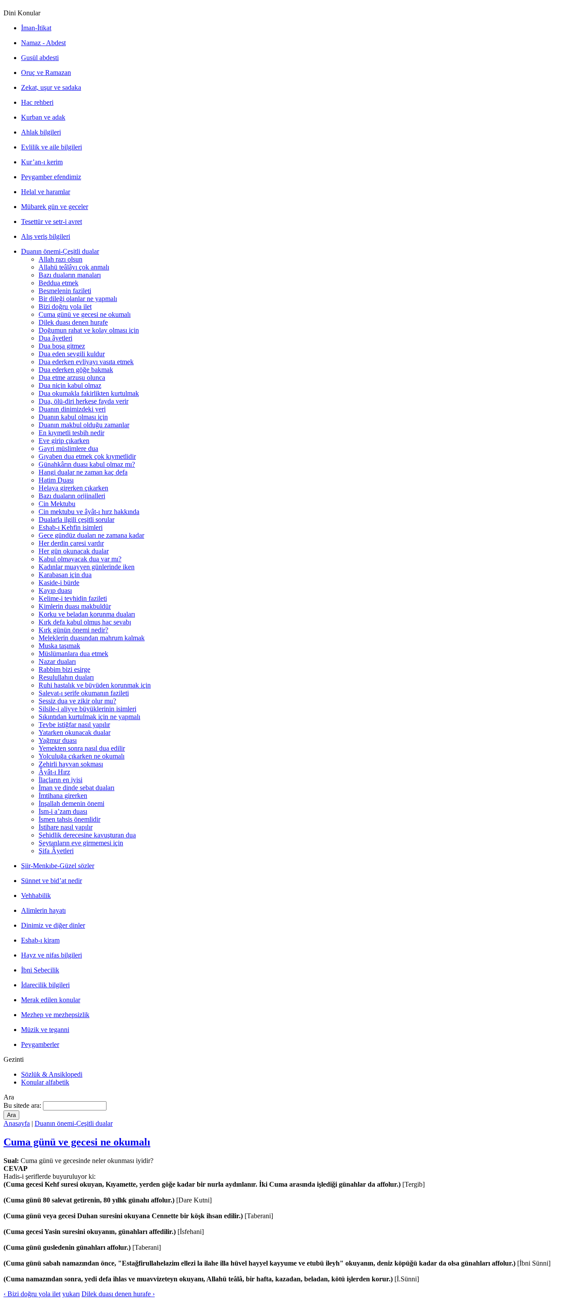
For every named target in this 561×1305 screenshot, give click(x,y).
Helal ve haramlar (45, 191)
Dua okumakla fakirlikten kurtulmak (89, 393)
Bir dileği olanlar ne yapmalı (78, 298)
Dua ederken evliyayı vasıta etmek (86, 361)
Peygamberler (40, 1044)
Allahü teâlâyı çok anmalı (74, 267)
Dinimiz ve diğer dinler (53, 925)
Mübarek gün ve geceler (54, 206)
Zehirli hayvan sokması (71, 764)
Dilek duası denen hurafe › (118, 1294)
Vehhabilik (36, 895)
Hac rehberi (37, 102)
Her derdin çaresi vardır (71, 543)
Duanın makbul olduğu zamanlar (84, 425)
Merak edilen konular (50, 1000)
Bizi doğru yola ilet (65, 306)
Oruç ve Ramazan (46, 72)
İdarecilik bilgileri (45, 985)
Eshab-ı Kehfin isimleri (71, 527)
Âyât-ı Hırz (54, 772)
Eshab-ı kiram (40, 940)
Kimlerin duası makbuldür (75, 606)
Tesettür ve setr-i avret (51, 221)
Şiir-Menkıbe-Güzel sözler (57, 865)
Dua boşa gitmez (62, 346)
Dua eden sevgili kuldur (72, 354)
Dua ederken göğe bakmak (76, 369)
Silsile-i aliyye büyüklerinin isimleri (87, 709)
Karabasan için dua (65, 574)
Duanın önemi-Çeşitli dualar (60, 251)
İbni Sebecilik (40, 970)
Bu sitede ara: (23, 1105)
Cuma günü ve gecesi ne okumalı (85, 314)
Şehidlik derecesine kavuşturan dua (87, 835)
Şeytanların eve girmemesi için (81, 843)
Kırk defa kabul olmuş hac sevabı (85, 622)
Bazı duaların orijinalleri (72, 496)
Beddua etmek (58, 283)
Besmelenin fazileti (65, 290)
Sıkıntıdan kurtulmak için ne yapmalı (89, 716)
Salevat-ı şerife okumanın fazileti (84, 693)
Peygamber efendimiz (51, 177)
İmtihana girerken (63, 795)
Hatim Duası (56, 480)
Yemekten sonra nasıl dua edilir (82, 748)
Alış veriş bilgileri (45, 236)
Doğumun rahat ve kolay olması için (89, 330)
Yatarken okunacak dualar (74, 732)
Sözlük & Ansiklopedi (51, 1074)
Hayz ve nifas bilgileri (51, 955)
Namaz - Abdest (43, 42)
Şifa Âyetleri (56, 851)
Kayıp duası (55, 590)
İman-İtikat (36, 28)
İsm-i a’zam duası (63, 811)
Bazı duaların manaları (70, 275)
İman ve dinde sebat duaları (76, 787)
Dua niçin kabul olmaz (70, 385)
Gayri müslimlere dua (68, 448)
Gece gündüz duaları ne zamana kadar (91, 535)
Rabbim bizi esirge (64, 669)
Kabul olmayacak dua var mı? (80, 559)
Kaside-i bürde (59, 582)
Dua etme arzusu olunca (72, 377)
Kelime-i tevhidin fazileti (73, 598)
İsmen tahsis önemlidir (69, 819)
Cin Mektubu (57, 503)
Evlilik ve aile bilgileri (51, 147)
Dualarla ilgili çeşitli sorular (76, 519)
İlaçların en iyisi (60, 780)
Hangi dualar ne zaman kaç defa (83, 472)
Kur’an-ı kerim (42, 162)
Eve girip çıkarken (64, 440)
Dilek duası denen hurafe (73, 322)
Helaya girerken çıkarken (73, 488)
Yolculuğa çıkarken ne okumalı (81, 756)
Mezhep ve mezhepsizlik (55, 1014)
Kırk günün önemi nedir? (73, 630)
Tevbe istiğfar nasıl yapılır (74, 724)
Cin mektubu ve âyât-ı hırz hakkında (89, 511)
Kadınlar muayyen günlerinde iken (87, 567)
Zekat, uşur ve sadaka (51, 87)
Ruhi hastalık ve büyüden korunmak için (95, 685)
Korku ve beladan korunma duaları (87, 614)
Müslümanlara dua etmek (73, 653)
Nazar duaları (57, 661)
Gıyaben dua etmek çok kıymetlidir (87, 456)
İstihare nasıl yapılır (65, 827)
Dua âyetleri (55, 338)
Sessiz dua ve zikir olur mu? (77, 701)
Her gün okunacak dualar (74, 551)
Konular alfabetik (45, 1082)
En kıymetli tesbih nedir (71, 432)
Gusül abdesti (40, 57)
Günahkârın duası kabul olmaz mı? (87, 464)
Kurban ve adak (43, 117)
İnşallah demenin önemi (71, 803)
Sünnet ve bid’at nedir (51, 880)
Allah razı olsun (60, 259)
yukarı (71, 1294)
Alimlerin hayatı (43, 910)
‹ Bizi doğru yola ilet (32, 1294)
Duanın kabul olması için (73, 417)
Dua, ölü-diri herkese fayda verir (83, 401)
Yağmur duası (58, 740)
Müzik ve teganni (45, 1029)
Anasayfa (17, 1123)
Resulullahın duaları (66, 677)
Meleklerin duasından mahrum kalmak (92, 638)
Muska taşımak (59, 645)
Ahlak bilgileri (41, 132)
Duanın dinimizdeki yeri (72, 409)
